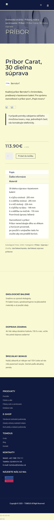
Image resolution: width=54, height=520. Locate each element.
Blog (4, 442)
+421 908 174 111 (16, 458)
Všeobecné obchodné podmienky (14, 419)
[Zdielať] (6, 515)
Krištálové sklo (8, 408)
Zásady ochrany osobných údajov (14, 423)
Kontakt (5, 446)
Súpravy (44, 245)
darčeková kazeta (19, 248)
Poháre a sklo (7, 400)
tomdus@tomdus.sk (17, 465)
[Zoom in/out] (1, 515)
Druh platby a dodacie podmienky (14, 427)
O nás (5, 438)
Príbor (22, 23)
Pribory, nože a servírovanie (12, 404)
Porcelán (6, 396)
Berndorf (15, 83)
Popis (11, 172)
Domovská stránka (14, 19)
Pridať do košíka (25, 156)
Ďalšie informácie (17, 176)
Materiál (13, 181)
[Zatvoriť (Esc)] (9, 515)
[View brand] (7, 84)
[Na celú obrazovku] (4, 515)
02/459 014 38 (16, 461)
